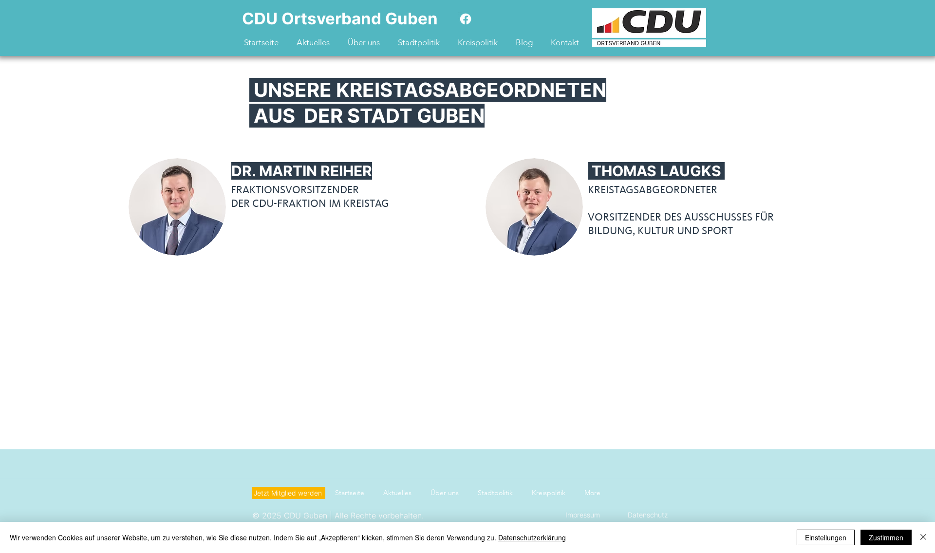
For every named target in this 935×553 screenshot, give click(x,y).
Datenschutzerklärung (532, 537)
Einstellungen (825, 537)
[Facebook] (465, 19)
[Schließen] (923, 537)
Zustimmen (886, 537)
